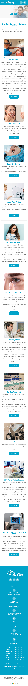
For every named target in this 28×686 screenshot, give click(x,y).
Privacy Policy (16, 678)
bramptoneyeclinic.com (10, 666)
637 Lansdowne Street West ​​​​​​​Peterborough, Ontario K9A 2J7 (14, 614)
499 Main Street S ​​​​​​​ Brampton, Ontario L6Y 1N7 (14, 634)
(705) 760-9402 (14, 623)
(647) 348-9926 (14, 643)
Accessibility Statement (8, 678)
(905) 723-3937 (14, 602)
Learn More (14, 97)
